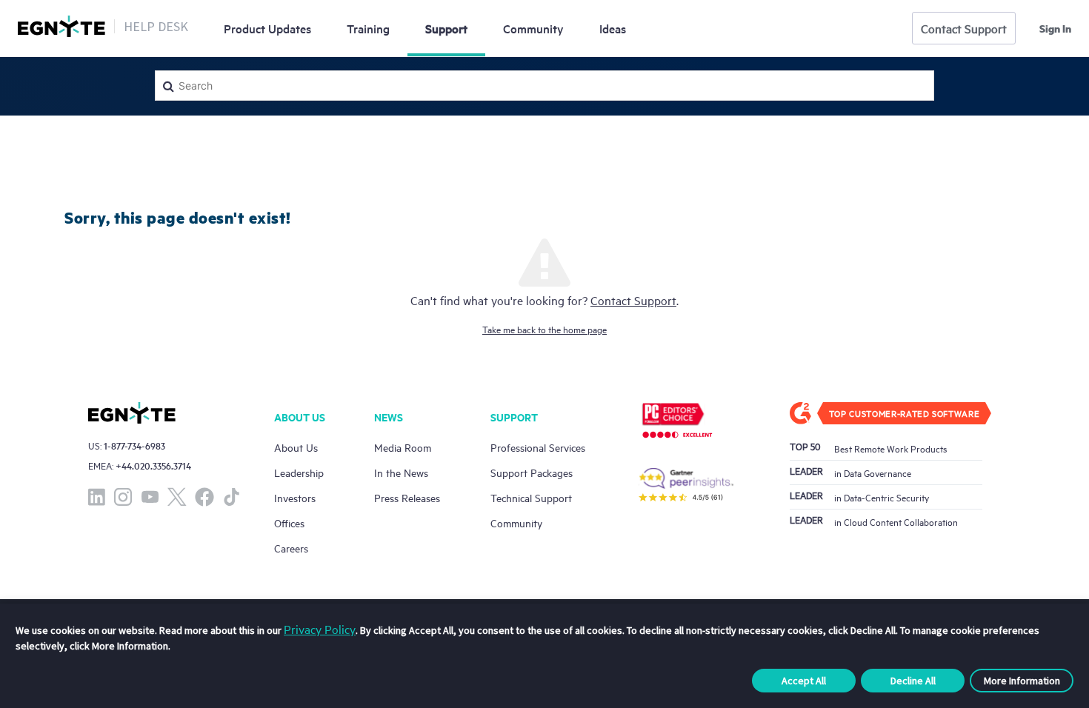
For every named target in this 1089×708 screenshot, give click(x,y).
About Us (296, 447)
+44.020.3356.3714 (153, 465)
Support (446, 28)
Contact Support (964, 28)
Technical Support (531, 497)
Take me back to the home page (544, 328)
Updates (267, 28)
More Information (1022, 680)
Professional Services (537, 447)
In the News (401, 472)
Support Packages (531, 472)
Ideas (612, 28)
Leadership (299, 472)
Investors (295, 497)
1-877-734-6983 (134, 445)
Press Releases (407, 497)
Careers (291, 548)
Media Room (402, 447)
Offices (289, 522)
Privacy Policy (320, 629)
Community (533, 28)
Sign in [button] (1055, 28)
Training (368, 28)
